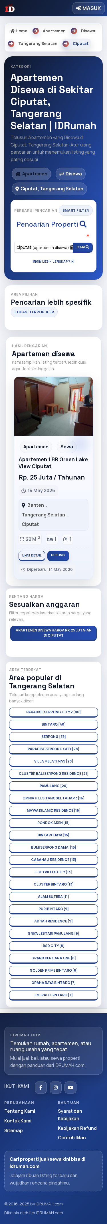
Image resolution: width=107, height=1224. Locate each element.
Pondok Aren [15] (53, 822)
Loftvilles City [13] (53, 872)
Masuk (91, 8)
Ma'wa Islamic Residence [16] (53, 810)
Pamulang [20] (54, 785)
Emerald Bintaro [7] (54, 995)
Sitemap (13, 1130)
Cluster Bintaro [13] (54, 884)
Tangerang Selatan (43, 515)
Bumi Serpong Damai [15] (53, 847)
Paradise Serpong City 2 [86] (53, 712)
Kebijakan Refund (77, 1128)
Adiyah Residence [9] (53, 921)
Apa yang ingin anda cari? (53, 236)
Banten (35, 505)
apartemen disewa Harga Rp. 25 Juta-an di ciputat (54, 633)
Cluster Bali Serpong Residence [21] (53, 773)
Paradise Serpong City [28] (53, 748)
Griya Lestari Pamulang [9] (53, 933)
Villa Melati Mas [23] (53, 761)
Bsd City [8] (53, 945)
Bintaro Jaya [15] (53, 835)
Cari (81, 247)
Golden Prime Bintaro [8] (54, 970)
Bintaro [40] (54, 724)
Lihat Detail (31, 555)
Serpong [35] (53, 736)
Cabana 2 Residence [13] (53, 859)
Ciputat (30, 524)
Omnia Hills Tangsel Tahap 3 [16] (53, 798)
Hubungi (58, 555)
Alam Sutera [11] (53, 896)
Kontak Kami (17, 1121)
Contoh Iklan (72, 1137)
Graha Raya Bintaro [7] (53, 982)
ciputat (43, 247)
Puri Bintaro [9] (54, 908)
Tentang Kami (19, 1111)
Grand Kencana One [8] (53, 958)
